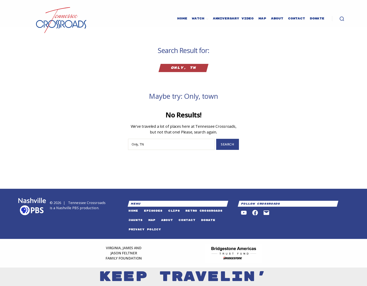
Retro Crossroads (203, 210)
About (277, 18)
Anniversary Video (233, 18)
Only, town (201, 96)
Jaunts (135, 220)
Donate (317, 18)
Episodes (153, 210)
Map (262, 18)
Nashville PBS (67, 208)
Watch (198, 18)
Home (182, 18)
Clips (174, 210)
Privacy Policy (144, 229)
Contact (296, 18)
